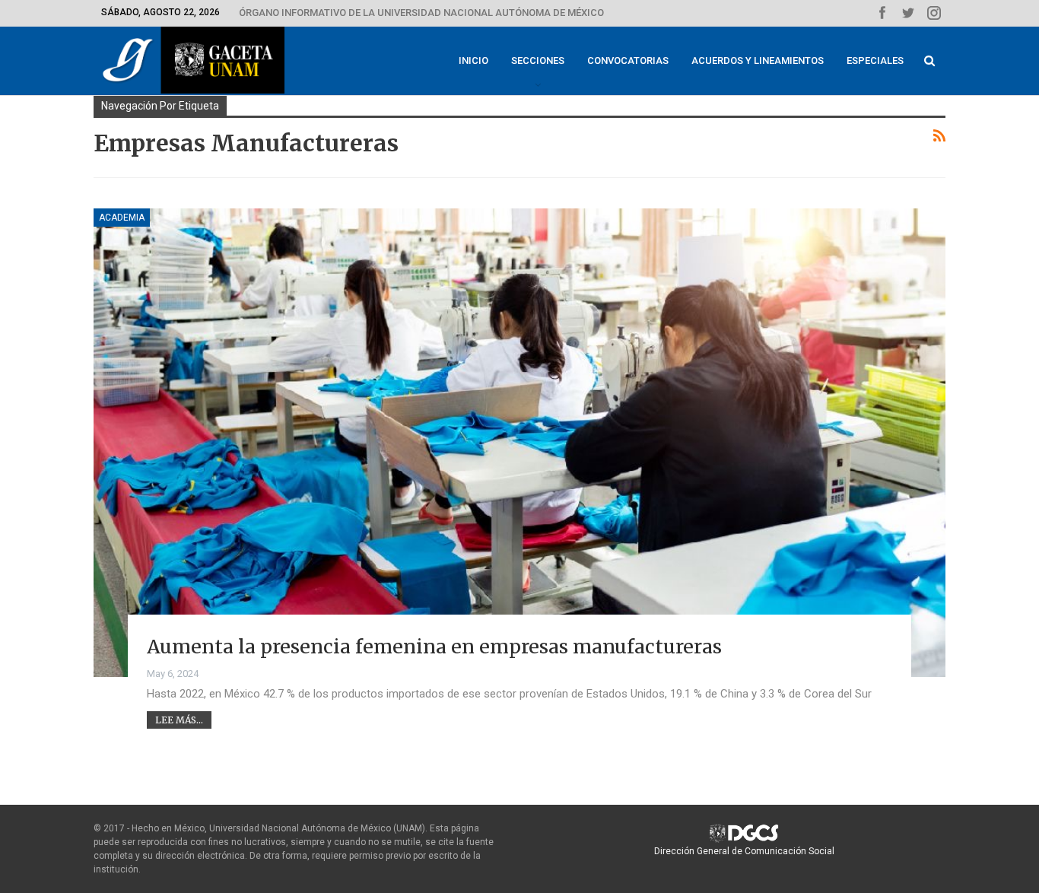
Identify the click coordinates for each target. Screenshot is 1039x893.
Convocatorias (628, 60)
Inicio (473, 60)
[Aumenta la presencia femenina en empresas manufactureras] (519, 442)
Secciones (537, 60)
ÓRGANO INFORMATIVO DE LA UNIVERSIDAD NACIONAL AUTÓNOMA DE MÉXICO (421, 12)
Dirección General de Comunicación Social (744, 851)
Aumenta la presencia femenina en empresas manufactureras (434, 646)
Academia (122, 217)
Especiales (875, 60)
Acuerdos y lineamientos (757, 60)
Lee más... (179, 720)
